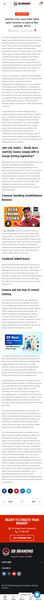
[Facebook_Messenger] (37, 594)
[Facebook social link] (4, 491)
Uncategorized (22, 14)
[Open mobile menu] (4, 3)
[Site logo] (22, 4)
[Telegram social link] (28, 491)
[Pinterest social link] (16, 491)
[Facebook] (4, 573)
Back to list (22, 501)
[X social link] (10, 491)
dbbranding (15, 31)
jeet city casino (9, 231)
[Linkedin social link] (22, 491)
